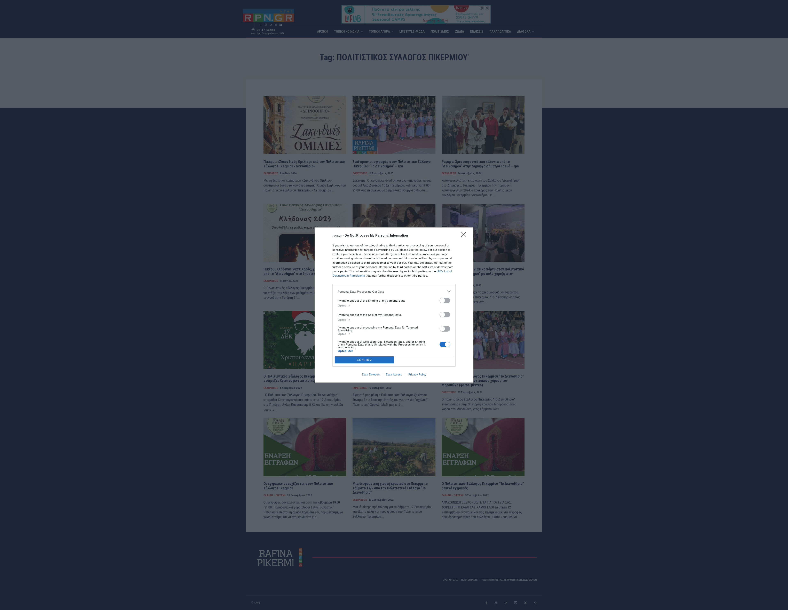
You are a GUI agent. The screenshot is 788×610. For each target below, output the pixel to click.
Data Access (394, 374)
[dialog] (394, 305)
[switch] (445, 300)
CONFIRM (364, 360)
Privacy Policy (417, 374)
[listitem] (394, 291)
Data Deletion (371, 374)
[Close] (465, 236)
